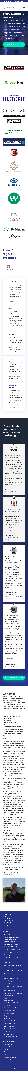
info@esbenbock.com (9, 928)
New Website (13, 335)
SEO (10, 308)
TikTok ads (7, 1052)
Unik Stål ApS (13, 666)
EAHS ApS (13, 492)
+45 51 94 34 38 (8, 1)
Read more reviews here (14, 678)
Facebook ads (8, 1044)
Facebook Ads (14, 282)
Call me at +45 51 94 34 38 (14, 44)
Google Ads (13, 359)
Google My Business (10, 1057)
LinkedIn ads (7, 1049)
